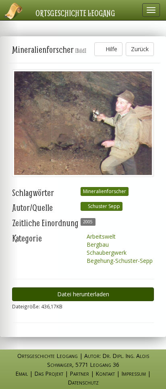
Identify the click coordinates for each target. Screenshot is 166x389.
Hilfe (110, 49)
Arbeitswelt (100, 236)
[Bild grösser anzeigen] (83, 123)
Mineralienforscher (104, 191)
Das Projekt (48, 373)
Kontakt (105, 373)
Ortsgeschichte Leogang (75, 13)
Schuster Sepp (103, 206)
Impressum (133, 373)
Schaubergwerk (106, 252)
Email (21, 373)
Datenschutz (83, 382)
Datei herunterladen (83, 294)
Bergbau (97, 244)
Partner (79, 373)
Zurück (140, 49)
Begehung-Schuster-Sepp (119, 260)
